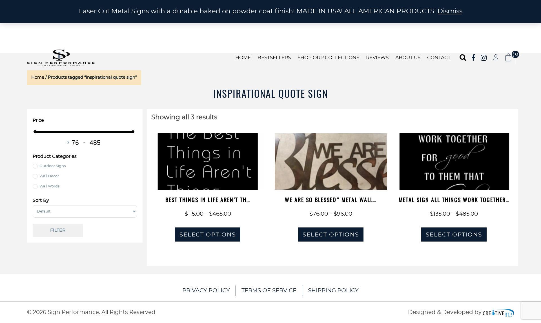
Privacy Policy (206, 290)
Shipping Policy (333, 290)
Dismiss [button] (450, 11)
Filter (58, 230)
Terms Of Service (268, 290)
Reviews (377, 57)
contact (439, 57)
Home (243, 57)
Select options (207, 235)
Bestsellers (274, 57)
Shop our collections (328, 57)
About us (407, 57)
